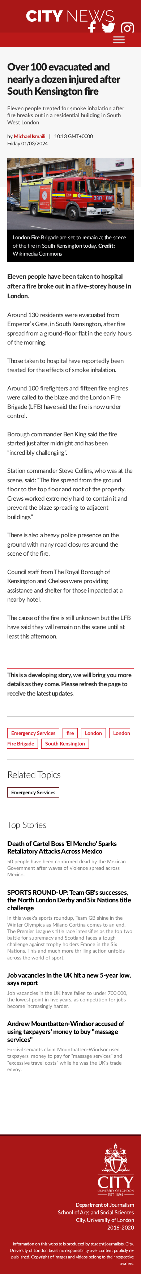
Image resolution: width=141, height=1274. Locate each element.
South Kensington (65, 744)
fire (70, 733)
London (93, 733)
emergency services (33, 733)
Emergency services (33, 792)
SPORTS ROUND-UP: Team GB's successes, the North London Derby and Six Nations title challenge (69, 901)
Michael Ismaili (30, 136)
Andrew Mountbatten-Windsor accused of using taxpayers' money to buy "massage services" (65, 1032)
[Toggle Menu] (119, 39)
